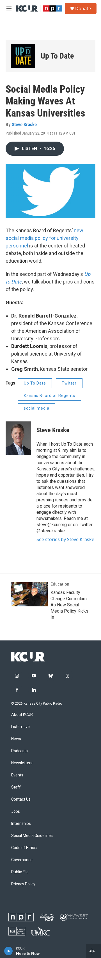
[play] (8, 951)
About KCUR (22, 715)
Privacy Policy (23, 884)
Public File (20, 872)
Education (59, 584)
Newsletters (22, 763)
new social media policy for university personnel (44, 238)
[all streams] (93, 951)
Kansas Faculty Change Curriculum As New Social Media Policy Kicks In (69, 605)
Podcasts (19, 751)
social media (36, 408)
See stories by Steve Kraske (65, 539)
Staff (16, 787)
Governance (22, 860)
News (16, 739)
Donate (83, 8)
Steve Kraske (24, 124)
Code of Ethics (24, 848)
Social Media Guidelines (32, 836)
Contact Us (21, 799)
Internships (21, 823)
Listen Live (20, 727)
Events (17, 775)
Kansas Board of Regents (49, 395)
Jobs (15, 811)
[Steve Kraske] (18, 438)
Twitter (69, 383)
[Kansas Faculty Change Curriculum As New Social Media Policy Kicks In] (29, 594)
